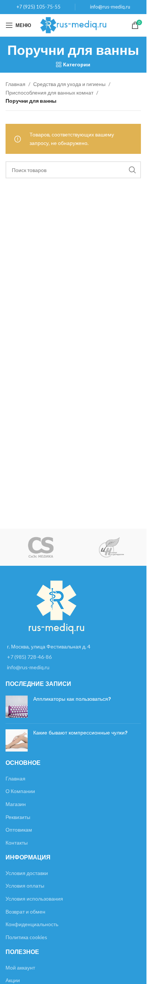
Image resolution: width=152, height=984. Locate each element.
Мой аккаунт (20, 967)
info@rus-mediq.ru (110, 7)
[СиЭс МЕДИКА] (41, 547)
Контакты (17, 842)
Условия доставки (27, 873)
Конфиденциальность (32, 924)
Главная (15, 84)
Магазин (16, 804)
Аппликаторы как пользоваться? (72, 699)
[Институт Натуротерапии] (111, 547)
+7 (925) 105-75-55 (39, 7)
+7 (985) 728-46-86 (29, 657)
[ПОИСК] (132, 169)
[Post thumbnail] (17, 707)
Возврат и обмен (25, 911)
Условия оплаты (25, 885)
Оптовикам (19, 829)
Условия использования (34, 898)
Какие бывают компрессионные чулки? (80, 732)
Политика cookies (26, 937)
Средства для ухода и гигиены (69, 84)
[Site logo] (73, 25)
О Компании (20, 791)
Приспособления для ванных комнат (49, 92)
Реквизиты (18, 817)
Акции (13, 980)
